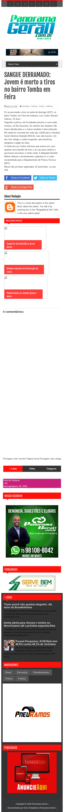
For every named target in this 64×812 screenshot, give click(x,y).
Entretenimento (41, 672)
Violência (49, 106)
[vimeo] (24, 4)
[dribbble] (39, 4)
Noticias (34, 106)
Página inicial (32, 458)
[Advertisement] (32, 421)
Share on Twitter (47, 178)
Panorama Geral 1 (48, 808)
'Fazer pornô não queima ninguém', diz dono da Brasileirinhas (28, 606)
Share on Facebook (20, 178)
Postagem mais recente (14, 458)
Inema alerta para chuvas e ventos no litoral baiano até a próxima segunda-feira (29, 624)
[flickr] (32, 4)
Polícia (41, 106)
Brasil (8, 672)
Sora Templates (31, 808)
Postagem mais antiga (50, 458)
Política (22, 678)
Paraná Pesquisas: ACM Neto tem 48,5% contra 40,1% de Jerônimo (36, 643)
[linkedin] (46, 4)
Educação (22, 672)
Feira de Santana (11, 480)
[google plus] (53, 4)
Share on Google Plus (21, 187)
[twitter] (17, 4)
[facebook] (10, 4)
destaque (26, 106)
